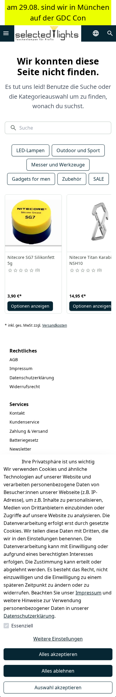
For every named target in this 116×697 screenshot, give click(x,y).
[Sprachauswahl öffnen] (96, 33)
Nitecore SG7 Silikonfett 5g (30, 260)
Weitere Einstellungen (58, 638)
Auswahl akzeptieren (58, 687)
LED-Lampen (30, 150)
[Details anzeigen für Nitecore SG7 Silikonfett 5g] (33, 223)
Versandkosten (54, 325)
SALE (98, 179)
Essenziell (22, 625)
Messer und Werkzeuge (58, 164)
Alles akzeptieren (58, 654)
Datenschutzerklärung (29, 616)
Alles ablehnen (58, 671)
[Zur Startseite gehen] (47, 33)
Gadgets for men (31, 179)
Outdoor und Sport (78, 150)
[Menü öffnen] (6, 33)
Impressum (88, 592)
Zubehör (71, 179)
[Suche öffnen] (110, 33)
